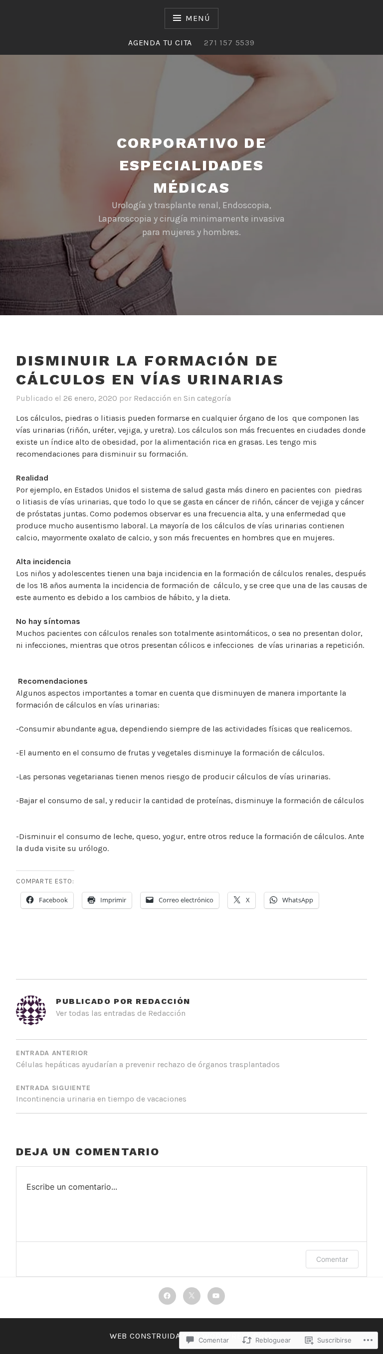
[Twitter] (191, 1296)
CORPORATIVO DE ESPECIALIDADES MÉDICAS (192, 165)
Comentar (332, 1259)
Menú (197, 18)
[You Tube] (216, 1296)
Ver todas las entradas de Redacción (121, 1013)
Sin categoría (207, 398)
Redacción (152, 398)
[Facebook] (167, 1296)
